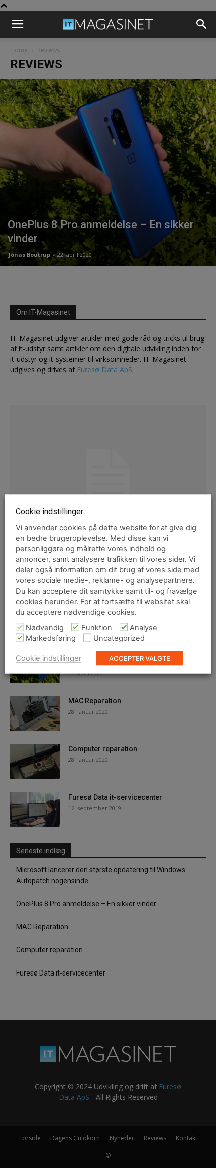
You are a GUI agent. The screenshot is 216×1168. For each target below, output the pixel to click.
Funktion (96, 627)
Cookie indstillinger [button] (48, 658)
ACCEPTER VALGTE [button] (139, 658)
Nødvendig (45, 627)
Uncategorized (119, 638)
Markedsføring (51, 638)
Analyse (143, 627)
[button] (17, 24)
